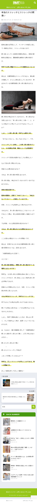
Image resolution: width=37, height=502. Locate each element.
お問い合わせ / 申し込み (24, 7)
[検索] (34, 407)
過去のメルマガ (10, 7)
